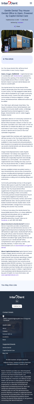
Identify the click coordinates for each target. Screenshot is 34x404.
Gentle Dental (7, 348)
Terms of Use (24, 364)
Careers (5, 331)
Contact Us (17, 306)
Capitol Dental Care (9, 350)
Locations (5, 337)
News (4, 340)
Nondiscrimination (12, 364)
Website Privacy (8, 362)
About (4, 328)
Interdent (20, 22)
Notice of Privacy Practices (22, 362)
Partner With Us (7, 334)
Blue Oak (5, 353)
